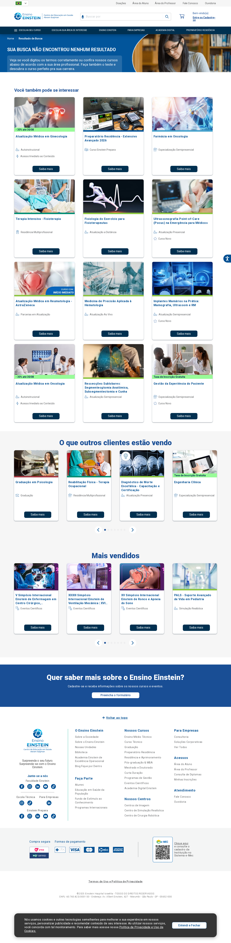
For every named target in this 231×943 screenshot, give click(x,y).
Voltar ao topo (117, 718)
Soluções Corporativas (188, 741)
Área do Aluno (140, 3)
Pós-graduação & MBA (139, 762)
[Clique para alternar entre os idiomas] (21, 3)
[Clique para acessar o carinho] (182, 16)
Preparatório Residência (140, 752)
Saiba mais (46, 169)
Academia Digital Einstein (141, 788)
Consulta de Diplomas (187, 774)
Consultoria (181, 736)
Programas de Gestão (138, 777)
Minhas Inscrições (185, 779)
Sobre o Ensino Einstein (89, 741)
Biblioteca (81, 752)
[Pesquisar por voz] (82, 16)
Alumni (79, 784)
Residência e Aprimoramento (143, 757)
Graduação (131, 747)
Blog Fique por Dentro (88, 766)
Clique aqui (181, 843)
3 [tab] (111, 530)
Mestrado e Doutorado (139, 767)
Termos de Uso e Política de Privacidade (115, 881)
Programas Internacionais (91, 807)
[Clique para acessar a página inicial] (43, 20)
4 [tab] (115, 530)
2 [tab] (108, 530)
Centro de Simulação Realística (144, 810)
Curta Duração (134, 772)
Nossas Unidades (86, 747)
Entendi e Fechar (189, 925)
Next (132, 529)
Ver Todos (180, 747)
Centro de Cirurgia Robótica (142, 815)
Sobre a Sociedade (87, 736)
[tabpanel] (36, 485)
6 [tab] (121, 530)
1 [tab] (105, 530)
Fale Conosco (190, 3)
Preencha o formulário (116, 695)
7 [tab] (124, 530)
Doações (121, 3)
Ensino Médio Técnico (138, 736)
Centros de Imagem (137, 805)
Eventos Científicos (137, 783)
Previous (98, 529)
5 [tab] (118, 530)
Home (10, 38)
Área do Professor (165, 3)
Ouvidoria (210, 3)
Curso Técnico (133, 741)
